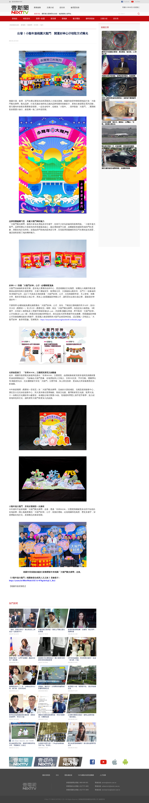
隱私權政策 (68, 775)
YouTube (137, 1)
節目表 (62, 7)
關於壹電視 (46, 775)
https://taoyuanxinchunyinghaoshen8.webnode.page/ (61, 319)
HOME (36, 25)
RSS (57, 775)
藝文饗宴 (76, 18)
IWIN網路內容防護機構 (86, 775)
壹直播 (53, 18)
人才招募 (103, 775)
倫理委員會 (75, 7)
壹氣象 (64, 18)
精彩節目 (26, 18)
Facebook (126, 1)
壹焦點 (14, 18)
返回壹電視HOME (17, 1)
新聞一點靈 (40, 18)
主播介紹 (50, 7)
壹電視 (23, 25)
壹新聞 (29, 25)
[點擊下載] (114, 762)
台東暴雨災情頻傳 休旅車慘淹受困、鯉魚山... (58, 14)
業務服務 (37, 7)
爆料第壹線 (90, 18)
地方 (41, 25)
